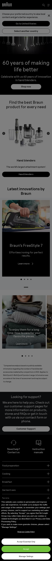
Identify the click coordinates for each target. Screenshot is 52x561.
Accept (26, 549)
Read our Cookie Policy (26, 532)
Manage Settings (26, 556)
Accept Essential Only (26, 542)
